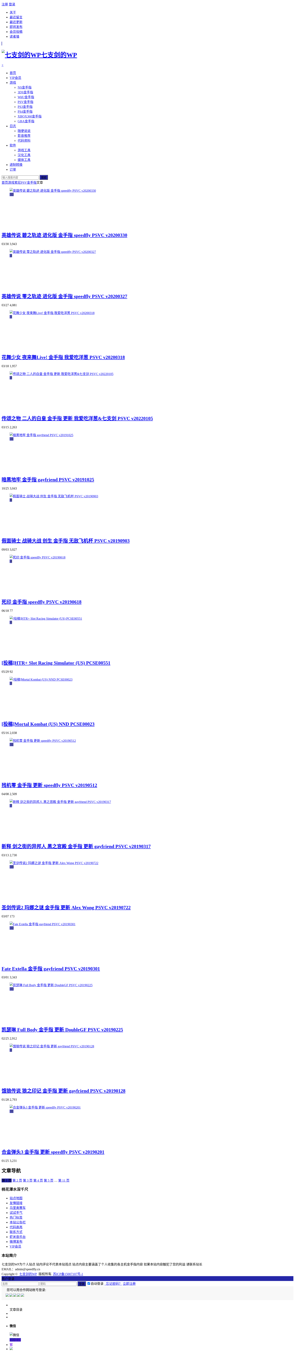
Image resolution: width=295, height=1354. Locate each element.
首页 (5, 182)
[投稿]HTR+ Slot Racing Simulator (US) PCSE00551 (56, 663)
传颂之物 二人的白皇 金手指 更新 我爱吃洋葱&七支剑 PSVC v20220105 (77, 418)
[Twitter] (15, 1295)
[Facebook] (11, 1295)
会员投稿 (16, 31)
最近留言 (16, 17)
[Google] (19, 1295)
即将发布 (16, 27)
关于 (13, 12)
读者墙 (14, 36)
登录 (12, 4)
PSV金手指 (29, 182)
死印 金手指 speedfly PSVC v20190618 (41, 602)
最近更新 (16, 22)
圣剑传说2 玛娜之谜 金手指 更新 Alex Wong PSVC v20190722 (66, 907)
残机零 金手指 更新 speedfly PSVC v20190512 (49, 785)
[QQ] (7, 1295)
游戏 (11, 182)
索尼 (17, 182)
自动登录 (97, 1283)
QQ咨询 (15, 1340)
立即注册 (129, 1283)
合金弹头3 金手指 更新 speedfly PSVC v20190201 (53, 1152)
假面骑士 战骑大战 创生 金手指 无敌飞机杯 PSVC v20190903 (66, 540)
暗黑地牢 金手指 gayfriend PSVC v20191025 (48, 479)
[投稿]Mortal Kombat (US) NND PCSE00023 (48, 724)
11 (63, 1180)
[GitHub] (23, 1295)
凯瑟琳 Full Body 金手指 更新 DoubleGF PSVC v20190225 (62, 1029)
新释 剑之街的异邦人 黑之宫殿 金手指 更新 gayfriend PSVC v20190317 (76, 846)
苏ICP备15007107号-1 (68, 1274)
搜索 (43, 177)
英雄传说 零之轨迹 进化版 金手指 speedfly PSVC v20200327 (64, 296)
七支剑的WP (28, 1274)
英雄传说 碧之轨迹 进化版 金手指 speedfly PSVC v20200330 (64, 235)
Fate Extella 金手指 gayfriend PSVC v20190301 (51, 968)
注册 (5, 4)
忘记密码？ (113, 1283)
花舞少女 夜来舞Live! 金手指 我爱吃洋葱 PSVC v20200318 (63, 357)
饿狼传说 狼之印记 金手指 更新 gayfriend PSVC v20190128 (63, 1090)
